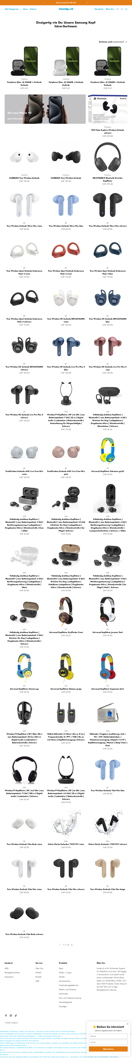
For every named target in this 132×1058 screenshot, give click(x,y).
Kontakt (38, 976)
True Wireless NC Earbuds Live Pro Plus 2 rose (107, 368)
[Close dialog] (127, 1024)
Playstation (107, 127)
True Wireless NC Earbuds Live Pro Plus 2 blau (66, 368)
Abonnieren (108, 1049)
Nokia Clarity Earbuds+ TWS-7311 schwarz (107, 844)
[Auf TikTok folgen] (15, 1015)
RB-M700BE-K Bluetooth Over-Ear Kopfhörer (108, 179)
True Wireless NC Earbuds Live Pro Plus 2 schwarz (24, 416)
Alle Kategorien (12, 9)
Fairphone (24, 79)
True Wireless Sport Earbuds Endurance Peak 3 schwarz (24, 320)
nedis (66, 412)
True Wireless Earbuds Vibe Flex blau (107, 790)
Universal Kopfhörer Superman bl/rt (107, 689)
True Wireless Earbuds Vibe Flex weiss (24, 889)
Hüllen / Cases (65, 972)
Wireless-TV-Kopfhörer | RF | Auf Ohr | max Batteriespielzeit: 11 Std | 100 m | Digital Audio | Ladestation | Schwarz (24, 793)
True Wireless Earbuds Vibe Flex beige (107, 889)
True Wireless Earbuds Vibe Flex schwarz (65, 889)
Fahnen (33, 9)
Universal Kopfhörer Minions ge (24, 689)
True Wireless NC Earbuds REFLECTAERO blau (107, 320)
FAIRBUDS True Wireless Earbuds (24, 178)
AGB (6, 968)
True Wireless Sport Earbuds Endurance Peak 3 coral (66, 272)
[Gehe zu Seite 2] (71, 945)
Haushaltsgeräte (65, 1002)
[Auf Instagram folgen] (11, 1015)
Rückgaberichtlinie (12, 972)
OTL (107, 468)
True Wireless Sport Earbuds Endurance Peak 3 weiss (24, 272)
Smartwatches (64, 981)
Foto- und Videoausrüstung (70, 998)
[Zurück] (44, 2)
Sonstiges (63, 1006)
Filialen (38, 972)
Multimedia (63, 993)
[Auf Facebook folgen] (6, 1015)
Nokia (66, 841)
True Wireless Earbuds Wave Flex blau (66, 226)
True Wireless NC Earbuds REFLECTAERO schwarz (24, 368)
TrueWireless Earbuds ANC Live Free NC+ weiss (24, 473)
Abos (25, 9)
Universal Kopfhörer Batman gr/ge (66, 689)
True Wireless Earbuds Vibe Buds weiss (24, 844)
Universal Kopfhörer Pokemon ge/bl (107, 471)
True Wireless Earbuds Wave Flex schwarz (108, 226)
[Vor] (87, 2)
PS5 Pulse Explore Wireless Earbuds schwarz (107, 131)
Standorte (99, 9)
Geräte (62, 976)
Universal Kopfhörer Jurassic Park (108, 632)
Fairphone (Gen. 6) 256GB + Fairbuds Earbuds (24, 83)
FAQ (37, 981)
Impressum (9, 976)
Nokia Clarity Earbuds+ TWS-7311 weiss (66, 844)
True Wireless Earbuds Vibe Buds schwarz (24, 934)
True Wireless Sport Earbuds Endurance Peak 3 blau (108, 272)
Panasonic (107, 175)
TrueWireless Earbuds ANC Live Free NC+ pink (66, 473)
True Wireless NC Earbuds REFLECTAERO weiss (66, 320)
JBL (24, 223)
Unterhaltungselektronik (68, 985)
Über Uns (110, 9)
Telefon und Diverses (67, 989)
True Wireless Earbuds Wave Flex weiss (24, 226)
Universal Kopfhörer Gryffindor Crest (66, 632)
